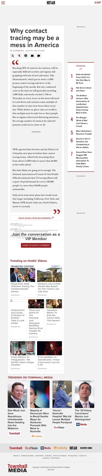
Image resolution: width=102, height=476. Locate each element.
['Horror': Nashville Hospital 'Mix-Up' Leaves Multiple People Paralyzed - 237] (62, 394)
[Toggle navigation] (3, 3)
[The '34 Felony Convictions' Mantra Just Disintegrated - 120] (84, 394)
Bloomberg (17, 51)
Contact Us (83, 456)
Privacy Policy (72, 456)
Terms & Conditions (60, 456)
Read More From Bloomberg (35, 218)
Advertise (48, 456)
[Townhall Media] (17, 468)
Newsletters (40, 456)
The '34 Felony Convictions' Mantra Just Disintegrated (83, 415)
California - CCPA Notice (51, 458)
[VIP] (98, 3)
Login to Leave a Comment (36, 245)
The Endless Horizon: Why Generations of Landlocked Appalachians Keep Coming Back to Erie (82, 104)
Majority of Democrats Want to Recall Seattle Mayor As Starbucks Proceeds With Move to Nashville (39, 421)
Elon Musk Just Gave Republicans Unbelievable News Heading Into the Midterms (16, 419)
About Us (16, 456)
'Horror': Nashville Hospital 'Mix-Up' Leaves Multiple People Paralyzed (62, 416)
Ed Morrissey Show (27, 456)
